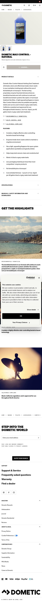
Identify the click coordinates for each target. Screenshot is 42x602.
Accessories (27, 9)
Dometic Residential (14, 518)
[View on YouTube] (14, 492)
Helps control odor (13, 120)
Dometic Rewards (7, 505)
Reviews (4, 522)
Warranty (7, 479)
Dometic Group (13, 549)
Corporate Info (7, 544)
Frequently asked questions (16, 475)
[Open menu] (39, 5)
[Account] (29, 5)
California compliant (14, 124)
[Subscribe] (38, 438)
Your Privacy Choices (20, 322)
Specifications (7, 185)
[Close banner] (39, 278)
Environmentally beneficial (16, 116)
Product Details (8, 77)
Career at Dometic (13, 570)
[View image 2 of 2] (9, 48)
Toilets (17, 9)
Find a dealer (8, 483)
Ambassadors (6, 509)
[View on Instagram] (4, 492)
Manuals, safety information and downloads (15, 194)
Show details (31, 310)
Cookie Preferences (8, 535)
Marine (10, 9)
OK (21, 316)
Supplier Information (8, 553)
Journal (4, 514)
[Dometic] (7, 5)
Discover (5, 500)
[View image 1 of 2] (3, 48)
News (9, 566)
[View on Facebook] (9, 492)
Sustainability (6, 557)
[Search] (24, 5)
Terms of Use (5, 540)
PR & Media (11, 562)
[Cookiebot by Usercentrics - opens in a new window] (26, 278)
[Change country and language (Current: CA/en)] (39, 1)
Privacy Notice (6, 531)
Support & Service (11, 470)
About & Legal (6, 527)
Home (3, 9)
